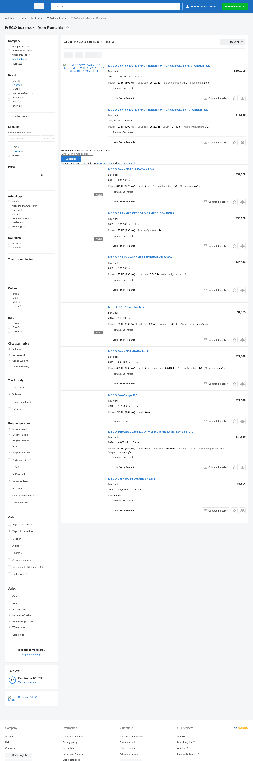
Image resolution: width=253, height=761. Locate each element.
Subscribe (71, 158)
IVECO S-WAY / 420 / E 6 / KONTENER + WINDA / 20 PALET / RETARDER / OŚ (158, 109)
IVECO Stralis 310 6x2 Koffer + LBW (131, 169)
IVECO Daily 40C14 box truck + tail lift (132, 478)
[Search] (54, 6)
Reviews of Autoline (73, 754)
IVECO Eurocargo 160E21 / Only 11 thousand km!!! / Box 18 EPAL (150, 431)
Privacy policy (69, 742)
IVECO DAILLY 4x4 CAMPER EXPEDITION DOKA (140, 257)
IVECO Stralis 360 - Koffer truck (128, 351)
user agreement (126, 163)
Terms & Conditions (73, 736)
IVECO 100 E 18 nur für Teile (126, 307)
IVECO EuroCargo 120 (122, 395)
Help (7, 742)
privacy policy (104, 163)
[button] (234, 98)
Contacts (10, 748)
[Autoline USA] (17, 6)
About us (10, 736)
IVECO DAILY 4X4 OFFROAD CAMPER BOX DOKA (141, 213)
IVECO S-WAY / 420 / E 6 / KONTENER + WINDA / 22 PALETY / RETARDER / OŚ (159, 65)
